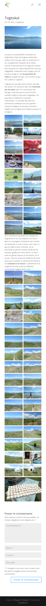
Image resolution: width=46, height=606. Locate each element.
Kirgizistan (20, 22)
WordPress (23, 603)
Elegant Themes (21, 600)
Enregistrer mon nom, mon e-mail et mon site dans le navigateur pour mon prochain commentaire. (22, 571)
